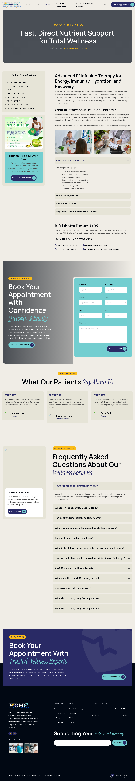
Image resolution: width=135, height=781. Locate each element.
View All (71, 722)
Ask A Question (15, 511)
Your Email (109, 284)
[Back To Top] (112, 775)
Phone (81, 297)
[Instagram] (15, 733)
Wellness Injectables (61, 4)
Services (46, 4)
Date (81, 310)
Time (107, 310)
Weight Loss (73, 713)
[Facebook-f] (10, 733)
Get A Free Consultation (19, 345)
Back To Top (120, 775)
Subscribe (118, 743)
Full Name (82, 284)
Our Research (59, 713)
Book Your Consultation (21, 178)
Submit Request (115, 349)
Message (83, 323)
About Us (57, 709)
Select (107, 297)
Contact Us (58, 722)
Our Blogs (57, 718)
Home (28, 4)
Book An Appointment (121, 4)
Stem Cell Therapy (76, 709)
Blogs (104, 4)
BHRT (71, 718)
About (36, 4)
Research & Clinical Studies (84, 4)
